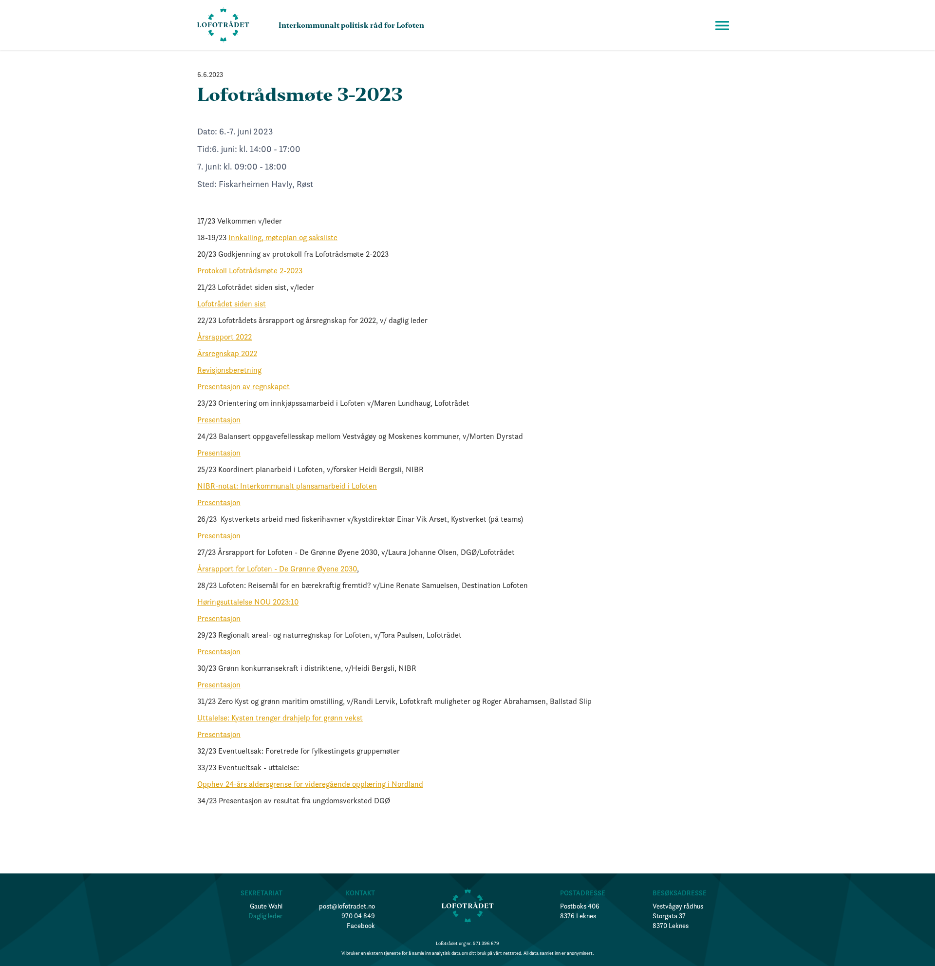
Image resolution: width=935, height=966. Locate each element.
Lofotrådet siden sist (231, 303)
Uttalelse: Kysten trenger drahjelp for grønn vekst (280, 717)
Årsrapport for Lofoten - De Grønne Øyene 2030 (277, 568)
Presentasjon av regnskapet (243, 386)
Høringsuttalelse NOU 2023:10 (248, 601)
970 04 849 (358, 915)
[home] (223, 25)
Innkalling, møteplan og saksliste (282, 237)
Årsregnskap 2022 (227, 353)
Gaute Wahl (266, 906)
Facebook (361, 925)
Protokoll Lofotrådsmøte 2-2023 (249, 270)
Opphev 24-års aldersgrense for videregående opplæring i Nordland (310, 784)
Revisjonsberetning (229, 370)
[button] (722, 25)
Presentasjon (219, 419)
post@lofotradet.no (347, 906)
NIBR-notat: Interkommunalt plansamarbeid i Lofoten (287, 486)
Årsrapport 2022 (224, 336)
